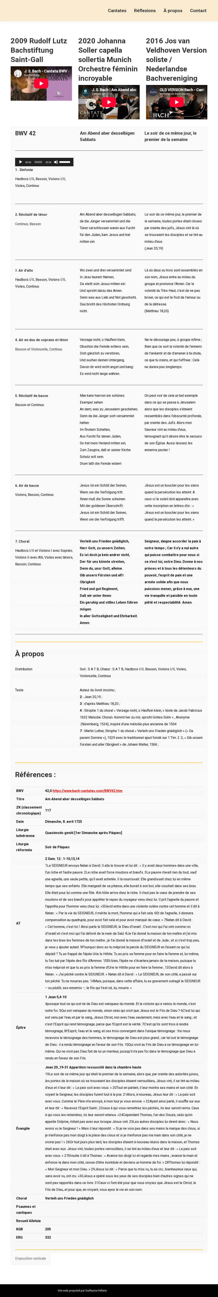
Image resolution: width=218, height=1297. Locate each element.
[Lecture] (21, 162)
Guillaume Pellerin (96, 1290)
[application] (44, 162)
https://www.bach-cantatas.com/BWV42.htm (87, 791)
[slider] (65, 161)
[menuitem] (117, 10)
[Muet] (56, 162)
